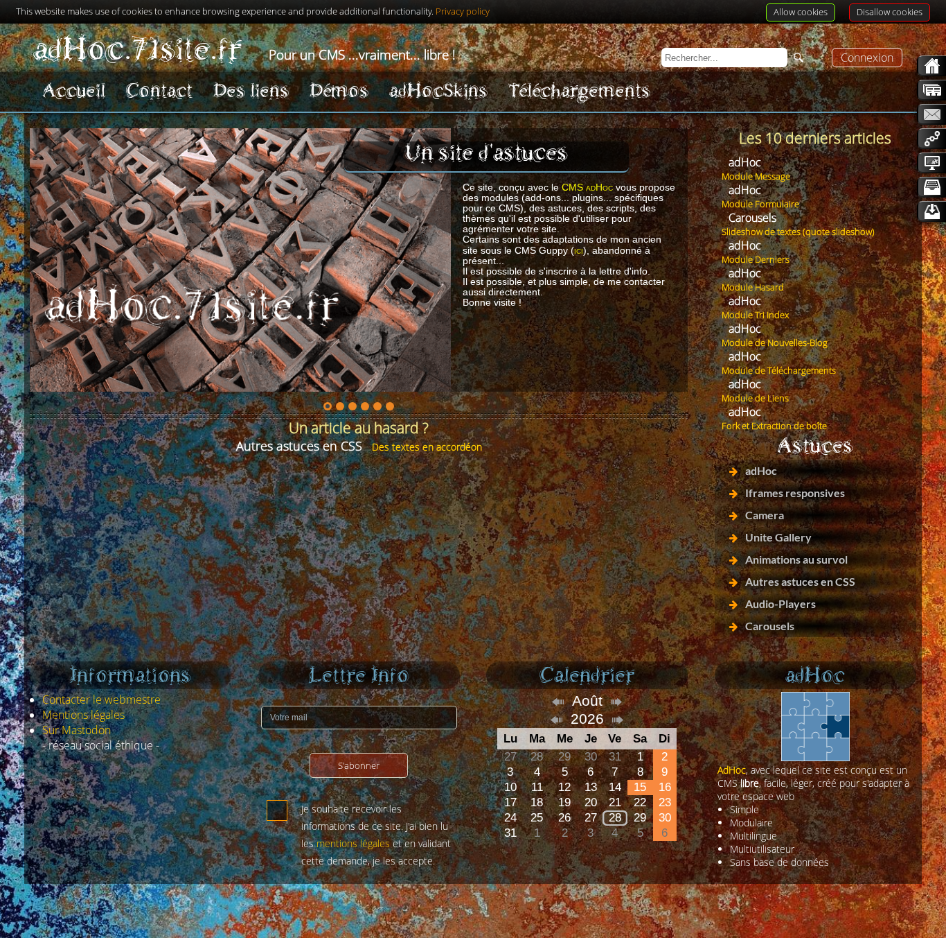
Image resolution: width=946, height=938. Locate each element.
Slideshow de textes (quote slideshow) (798, 231)
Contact (159, 90)
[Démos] (931, 163)
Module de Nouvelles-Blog (775, 342)
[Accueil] (931, 65)
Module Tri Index (755, 315)
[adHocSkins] (931, 187)
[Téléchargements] (931, 211)
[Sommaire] (931, 90)
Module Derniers (755, 259)
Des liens (251, 90)
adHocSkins (438, 90)
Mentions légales (83, 714)
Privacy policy (463, 11)
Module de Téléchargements (779, 370)
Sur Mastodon (76, 730)
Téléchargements (579, 90)
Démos (339, 90)
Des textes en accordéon (427, 446)
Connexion (867, 57)
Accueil (73, 90)
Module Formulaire (760, 204)
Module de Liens (755, 398)
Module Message (756, 176)
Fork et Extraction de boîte (774, 425)
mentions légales (353, 843)
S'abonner (359, 765)
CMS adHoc (587, 187)
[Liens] (931, 138)
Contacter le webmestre (101, 699)
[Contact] (931, 114)
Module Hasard (753, 287)
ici (578, 250)
